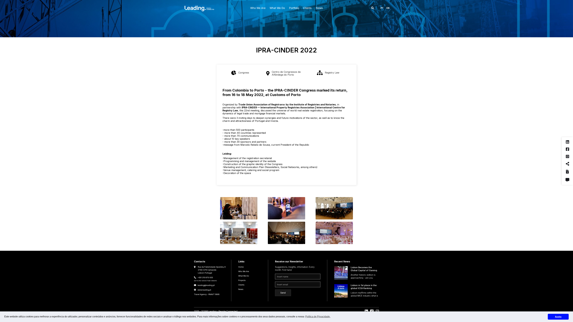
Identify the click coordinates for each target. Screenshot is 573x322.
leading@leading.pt (204, 285)
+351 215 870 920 (205, 278)
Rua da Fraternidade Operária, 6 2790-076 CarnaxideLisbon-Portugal (212, 270)
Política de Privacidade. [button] (317, 316)
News (240, 289)
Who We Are (243, 271)
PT (382, 8)
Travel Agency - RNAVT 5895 (207, 294)
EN (387, 8)
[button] (258, 8)
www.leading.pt (202, 290)
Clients (241, 285)
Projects (242, 280)
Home (241, 267)
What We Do (243, 276)
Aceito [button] (558, 316)
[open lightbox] (238, 209)
